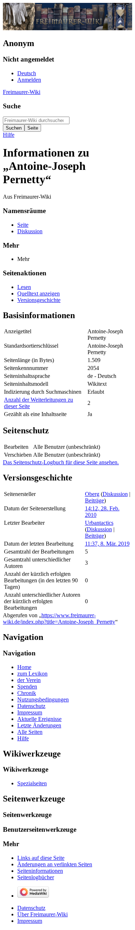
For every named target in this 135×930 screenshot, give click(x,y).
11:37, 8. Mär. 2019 (107, 544)
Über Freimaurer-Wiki (42, 914)
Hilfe (8, 135)
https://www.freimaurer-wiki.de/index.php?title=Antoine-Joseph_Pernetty (59, 618)
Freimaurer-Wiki (21, 92)
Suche (12, 106)
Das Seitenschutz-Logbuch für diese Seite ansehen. (61, 462)
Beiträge (94, 500)
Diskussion (115, 494)
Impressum (29, 921)
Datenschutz (31, 908)
